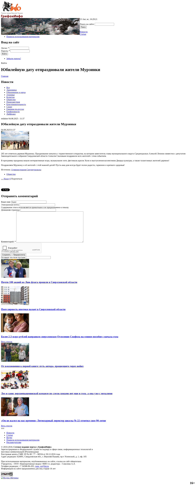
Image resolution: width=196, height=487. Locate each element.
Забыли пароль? (13, 58)
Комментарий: (8, 241)
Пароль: (5, 51)
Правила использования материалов (22, 36)
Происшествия (13, 102)
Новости (84, 32)
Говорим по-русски (15, 109)
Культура (10, 97)
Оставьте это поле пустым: (13, 257)
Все (8, 87)
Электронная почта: (10, 205)
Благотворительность (16, 104)
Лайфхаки (11, 114)
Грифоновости (13, 111)
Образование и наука (16, 92)
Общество (11, 99)
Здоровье (10, 95)
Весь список (6, 342)
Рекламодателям (13, 442)
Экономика (11, 90)
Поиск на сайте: (87, 24)
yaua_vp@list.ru (42, 466)
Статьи (83, 34)
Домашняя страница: (11, 210)
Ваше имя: (6, 202)
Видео (9, 437)
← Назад (5, 179)
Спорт (9, 107)
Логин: (5, 48)
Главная (4, 76)
